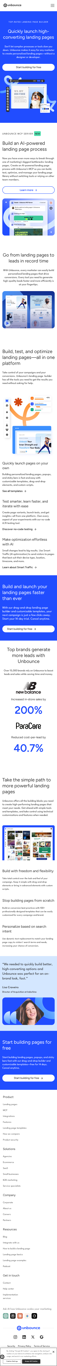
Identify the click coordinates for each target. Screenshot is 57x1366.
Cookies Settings (12, 1361)
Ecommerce (8, 1162)
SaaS (5, 1168)
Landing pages (10, 1104)
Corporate (8, 1203)
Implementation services (10, 1297)
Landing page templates (14, 1128)
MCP (5, 1110)
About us (7, 1208)
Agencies (7, 1156)
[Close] (53, 1352)
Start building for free (28, 67)
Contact (7, 1283)
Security (11, 1346)
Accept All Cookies (31, 1361)
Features (7, 1122)
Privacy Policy (24, 1346)
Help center (8, 1289)
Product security (10, 1140)
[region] (28, 1357)
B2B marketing (10, 1180)
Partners (7, 1220)
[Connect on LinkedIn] (24, 1337)
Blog (5, 1237)
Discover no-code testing (17, 529)
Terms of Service (42, 1346)
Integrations (9, 1116)
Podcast (6, 1266)
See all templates (12, 491)
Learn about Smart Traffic (17, 567)
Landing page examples (14, 1260)
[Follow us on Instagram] (15, 1337)
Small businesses (11, 1174)
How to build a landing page (16, 1249)
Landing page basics (13, 1255)
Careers (7, 1214)
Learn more (27, 190)
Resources (10, 1229)
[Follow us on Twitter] (33, 1337)
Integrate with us (11, 1243)
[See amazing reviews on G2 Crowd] (41, 1337)
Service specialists (11, 1186)
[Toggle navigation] (52, 5)
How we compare (11, 1134)
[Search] (49, 6)
